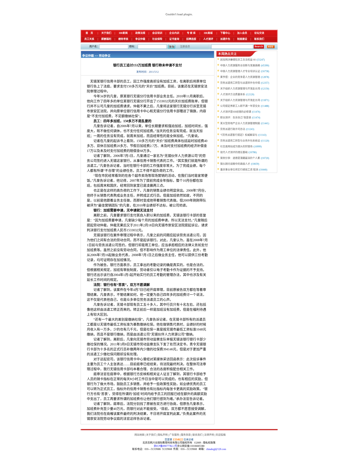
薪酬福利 (106, 39)
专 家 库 (191, 33)
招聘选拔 (191, 39)
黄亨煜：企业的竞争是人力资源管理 (240, 77)
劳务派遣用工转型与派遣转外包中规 (240, 82)
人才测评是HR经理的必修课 (235, 111)
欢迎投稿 (221, 434)
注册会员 (185, 46)
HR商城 (208, 33)
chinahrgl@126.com (216, 449)
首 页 (89, 33)
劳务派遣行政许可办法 (232, 129)
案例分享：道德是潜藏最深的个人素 (240, 158)
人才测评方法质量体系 (232, 94)
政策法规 (140, 33)
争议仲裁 (140, 39)
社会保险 (157, 39)
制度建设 (242, 39)
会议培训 (157, 33)
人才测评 (208, 39)
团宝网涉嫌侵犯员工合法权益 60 (238, 59)
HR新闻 (123, 33)
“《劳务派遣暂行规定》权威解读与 (238, 135)
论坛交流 (259, 33)
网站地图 (139, 434)
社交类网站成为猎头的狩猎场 (236, 146)
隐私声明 (163, 434)
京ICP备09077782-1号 (165, 446)
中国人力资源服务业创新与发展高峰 (240, 65)
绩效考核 (123, 39)
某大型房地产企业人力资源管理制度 (240, 123)
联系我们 (259, 39)
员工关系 (89, 39)
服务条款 (186, 434)
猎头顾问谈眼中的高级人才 (235, 163)
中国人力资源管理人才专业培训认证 (240, 71)
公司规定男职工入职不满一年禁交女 (240, 106)
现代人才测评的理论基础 (234, 152)
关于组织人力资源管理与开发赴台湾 (240, 88)
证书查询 (174, 39)
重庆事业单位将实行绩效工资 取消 (239, 169)
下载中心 (225, 33)
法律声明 (209, 434)
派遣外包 (225, 39)
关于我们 (106, 33)
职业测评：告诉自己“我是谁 (235, 117)
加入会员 (242, 33)
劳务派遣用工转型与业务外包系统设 (240, 140)
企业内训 (174, 33)
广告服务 (174, 434)
